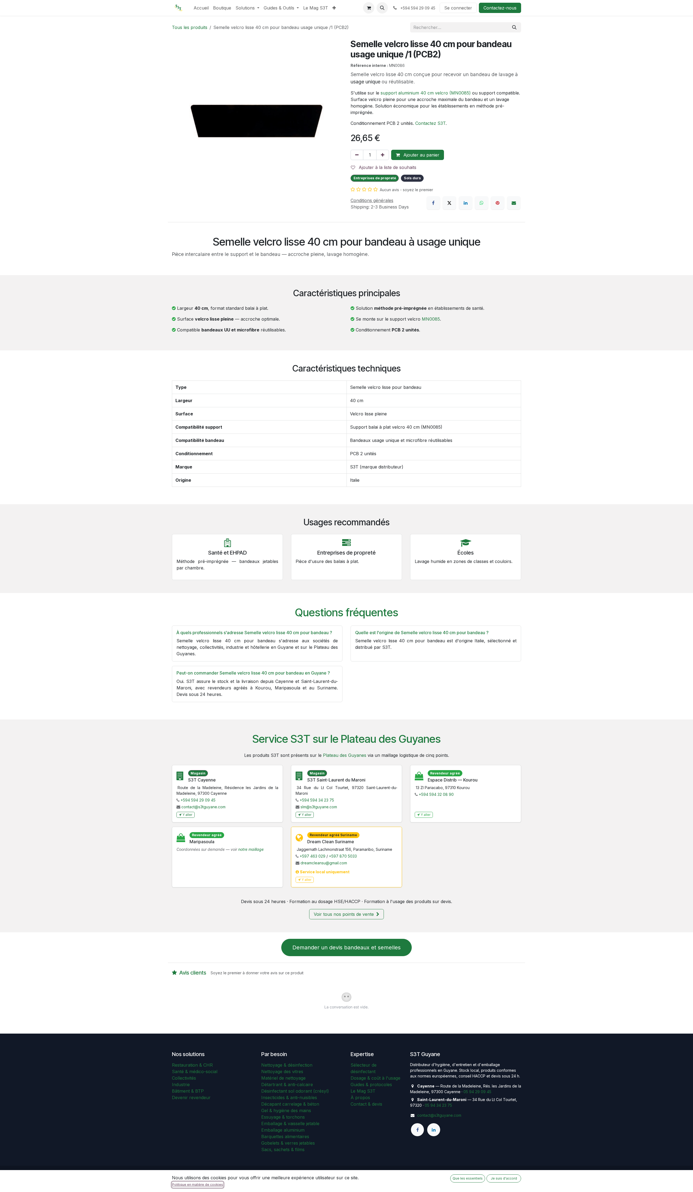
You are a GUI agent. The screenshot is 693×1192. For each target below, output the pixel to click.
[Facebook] (433, 202)
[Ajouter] (382, 155)
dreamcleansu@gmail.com (323, 863)
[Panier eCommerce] (368, 8)
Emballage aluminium (283, 1130)
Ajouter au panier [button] (420, 155)
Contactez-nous (500, 8)
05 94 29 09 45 (477, 1091)
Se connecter (458, 8)
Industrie (181, 1084)
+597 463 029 (312, 856)
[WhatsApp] (481, 202)
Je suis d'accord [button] (504, 1178)
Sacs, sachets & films (283, 1149)
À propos (360, 1097)
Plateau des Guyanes (344, 755)
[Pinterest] (497, 202)
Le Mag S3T (363, 1091)
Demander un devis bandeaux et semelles (346, 947)
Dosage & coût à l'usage (375, 1078)
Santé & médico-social (194, 1071)
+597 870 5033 (343, 856)
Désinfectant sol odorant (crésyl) (295, 1091)
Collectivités (184, 1078)
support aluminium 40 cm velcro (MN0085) (426, 93)
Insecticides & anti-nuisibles (289, 1097)
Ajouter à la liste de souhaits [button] (386, 167)
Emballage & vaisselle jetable (290, 1123)
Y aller (187, 815)
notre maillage (251, 849)
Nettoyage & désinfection (286, 1065)
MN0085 (431, 319)
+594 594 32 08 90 (436, 794)
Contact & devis (366, 1104)
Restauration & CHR (192, 1065)
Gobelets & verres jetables (288, 1143)
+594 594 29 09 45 (198, 800)
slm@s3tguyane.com (318, 807)
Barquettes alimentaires (285, 1136)
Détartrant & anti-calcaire (287, 1084)
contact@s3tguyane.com (203, 807)
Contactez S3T (430, 123)
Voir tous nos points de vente (344, 914)
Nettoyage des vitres (282, 1071)
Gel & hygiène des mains (286, 1110)
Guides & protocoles (371, 1084)
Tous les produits (189, 27)
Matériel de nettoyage (283, 1078)
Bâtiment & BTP (188, 1091)
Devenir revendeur (191, 1097)
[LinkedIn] (465, 202)
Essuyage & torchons (283, 1117)
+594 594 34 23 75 (317, 800)
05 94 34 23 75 (438, 1105)
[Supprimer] (357, 155)
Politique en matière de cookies (197, 1185)
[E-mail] (513, 202)
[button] (382, 8)
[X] (449, 202)
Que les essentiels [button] (468, 1178)
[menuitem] (201, 7)
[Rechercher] (514, 27)
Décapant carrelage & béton (290, 1104)
